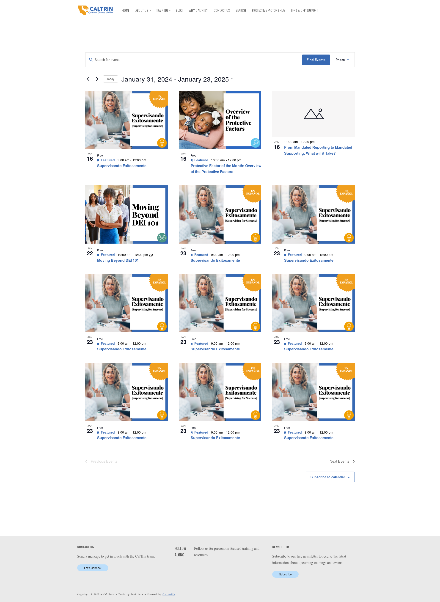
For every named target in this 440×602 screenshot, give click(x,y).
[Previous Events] (88, 79)
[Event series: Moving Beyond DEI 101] (151, 254)
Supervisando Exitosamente (121, 165)
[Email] (329, 14)
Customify (168, 594)
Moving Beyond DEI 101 (118, 260)
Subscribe (285, 574)
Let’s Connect (92, 568)
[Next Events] (97, 79)
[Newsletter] (337, 14)
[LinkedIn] (336, 6)
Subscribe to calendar (328, 477)
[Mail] (225, 566)
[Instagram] (353, 6)
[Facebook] (328, 6)
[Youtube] (345, 6)
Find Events (316, 59)
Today (110, 79)
